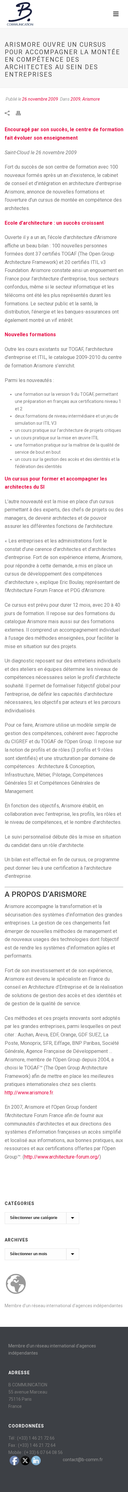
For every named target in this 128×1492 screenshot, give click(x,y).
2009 (75, 99)
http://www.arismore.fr (29, 1093)
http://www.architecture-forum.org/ (61, 1157)
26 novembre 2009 (40, 99)
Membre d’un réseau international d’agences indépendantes (64, 1305)
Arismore (91, 99)
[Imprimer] (21, 112)
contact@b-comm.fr (83, 1459)
